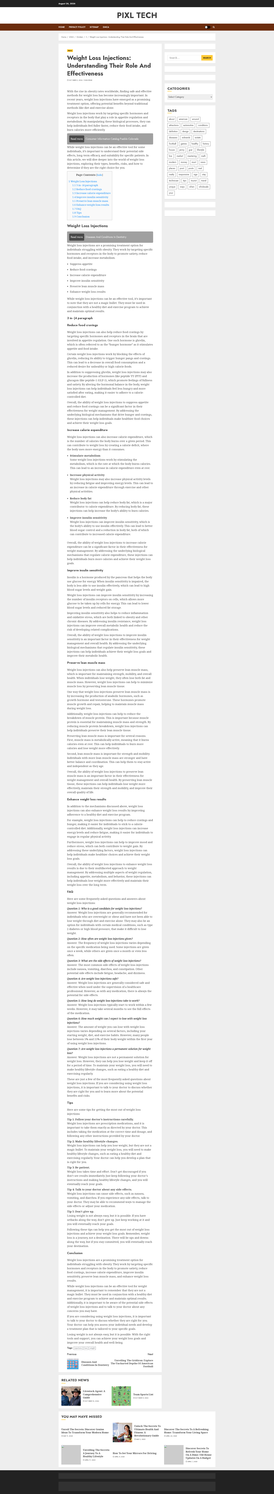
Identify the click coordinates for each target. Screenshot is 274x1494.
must (194, 162)
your (171, 193)
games (184, 143)
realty (171, 174)
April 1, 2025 (192, 1462)
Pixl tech (137, 15)
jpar (191, 149)
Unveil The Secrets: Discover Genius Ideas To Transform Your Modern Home (85, 1431)
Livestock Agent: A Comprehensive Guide (94, 1394)
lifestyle (200, 149)
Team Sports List (143, 1394)
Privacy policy (77, 27)
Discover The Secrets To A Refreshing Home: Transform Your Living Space (186, 1431)
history (206, 143)
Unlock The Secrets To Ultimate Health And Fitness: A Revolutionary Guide (147, 1430)
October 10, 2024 (92, 1401)
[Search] (213, 27)
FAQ (76, 208)
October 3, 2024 (76, 80)
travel (203, 180)
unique (172, 186)
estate (198, 137)
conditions (203, 125)
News (70, 50)
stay (204, 174)
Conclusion (81, 216)
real (200, 168)
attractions (174, 125)
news (203, 162)
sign (196, 174)
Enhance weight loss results (90, 204)
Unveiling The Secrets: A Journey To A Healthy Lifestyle (96, 1453)
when (191, 186)
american (183, 119)
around (195, 119)
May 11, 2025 (68, 1436)
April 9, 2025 (120, 1457)
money (184, 162)
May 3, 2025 (140, 1439)
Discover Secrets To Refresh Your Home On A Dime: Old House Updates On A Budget (198, 1453)
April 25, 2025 (171, 1436)
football (172, 143)
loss (85, 1348)
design (185, 131)
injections (78, 1348)
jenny (181, 149)
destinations (199, 131)
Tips (76, 212)
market (180, 156)
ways (182, 186)
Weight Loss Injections (83, 181)
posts (191, 168)
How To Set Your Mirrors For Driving (135, 1453)
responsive (184, 174)
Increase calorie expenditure (91, 193)
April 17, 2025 (90, 1460)
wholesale (203, 186)
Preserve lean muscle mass (90, 201)
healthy (195, 143)
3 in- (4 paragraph (85, 185)
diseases (173, 137)
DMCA (106, 27)
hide (99, 175)
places (172, 168)
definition (173, 131)
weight (92, 1348)
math (203, 156)
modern (172, 162)
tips (184, 180)
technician (174, 180)
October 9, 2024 (141, 1398)
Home (62, 27)
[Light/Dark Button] (207, 27)
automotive (188, 125)
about (171, 119)
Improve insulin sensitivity (90, 197)
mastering (192, 156)
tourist (194, 180)
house (172, 149)
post (182, 168)
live (170, 156)
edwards (186, 137)
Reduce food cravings (87, 189)
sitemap (94, 27)
